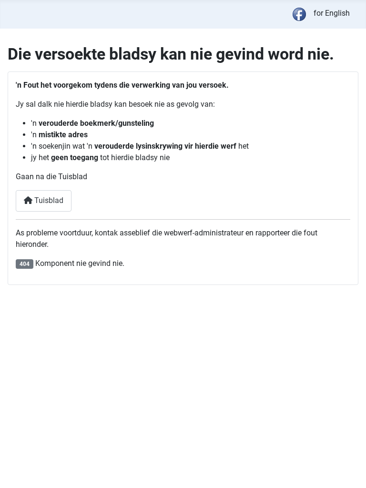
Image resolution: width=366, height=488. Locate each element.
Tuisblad (47, 200)
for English (332, 13)
